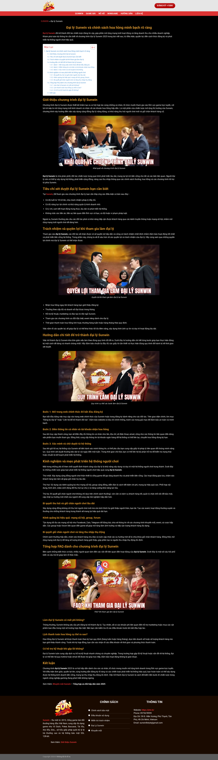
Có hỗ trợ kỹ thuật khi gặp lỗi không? (66, 90)
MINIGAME (112, 13)
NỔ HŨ (102, 13)
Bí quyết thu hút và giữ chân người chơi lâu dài (69, 75)
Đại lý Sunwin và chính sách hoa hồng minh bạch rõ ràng (68, 51)
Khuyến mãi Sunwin (62, 684)
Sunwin (46, 720)
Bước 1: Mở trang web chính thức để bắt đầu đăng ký (71, 65)
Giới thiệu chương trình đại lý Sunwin (63, 54)
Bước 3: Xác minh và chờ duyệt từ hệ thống (68, 70)
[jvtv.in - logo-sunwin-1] (55, 5)
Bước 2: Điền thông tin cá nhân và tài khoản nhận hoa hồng (74, 67)
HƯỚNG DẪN (127, 13)
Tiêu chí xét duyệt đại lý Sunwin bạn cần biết (65, 57)
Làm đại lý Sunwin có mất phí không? (66, 85)
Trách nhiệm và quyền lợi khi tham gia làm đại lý (67, 59)
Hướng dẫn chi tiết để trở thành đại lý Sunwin (66, 62)
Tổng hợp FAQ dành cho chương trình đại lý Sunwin (68, 83)
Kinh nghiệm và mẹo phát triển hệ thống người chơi (68, 72)
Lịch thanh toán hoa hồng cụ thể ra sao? (67, 88)
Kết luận (53, 93)
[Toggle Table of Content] (91, 47)
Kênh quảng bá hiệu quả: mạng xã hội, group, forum (71, 77)
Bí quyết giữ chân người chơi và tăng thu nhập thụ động (73, 80)
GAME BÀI (91, 13)
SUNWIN (79, 13)
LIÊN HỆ (139, 13)
